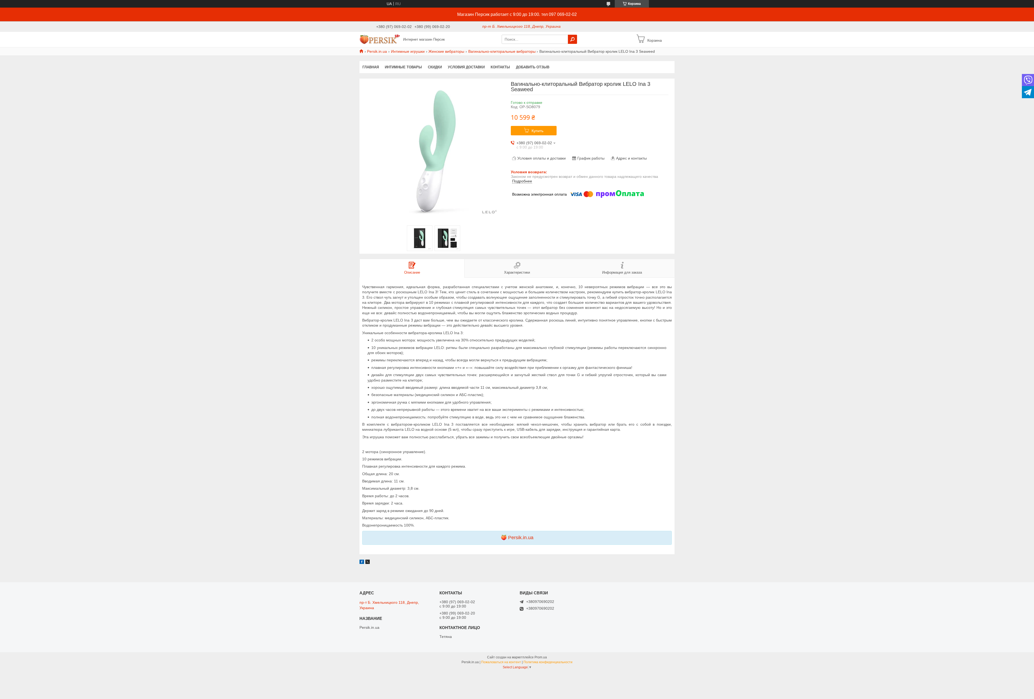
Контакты (500, 67)
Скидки (435, 67)
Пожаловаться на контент (501, 662)
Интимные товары (403, 67)
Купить (537, 131)
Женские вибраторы (446, 51)
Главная (370, 67)
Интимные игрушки (408, 51)
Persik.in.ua (377, 51)
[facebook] (361, 562)
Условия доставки (466, 67)
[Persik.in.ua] (379, 39)
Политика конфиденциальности (547, 662)
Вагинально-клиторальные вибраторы (502, 51)
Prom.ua (541, 657)
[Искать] (572, 39)
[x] (367, 562)
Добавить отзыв (532, 67)
